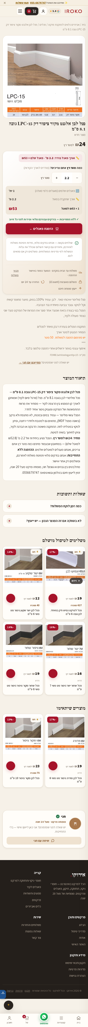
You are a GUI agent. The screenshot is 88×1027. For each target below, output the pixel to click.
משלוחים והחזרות (31, 925)
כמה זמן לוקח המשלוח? (44, 506)
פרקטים (36, 900)
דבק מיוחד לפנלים (48, 326)
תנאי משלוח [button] (22, 2)
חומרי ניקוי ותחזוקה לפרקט (26, 880)
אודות (82, 938)
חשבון (9, 1022)
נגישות (10, 990)
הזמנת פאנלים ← (41, 228)
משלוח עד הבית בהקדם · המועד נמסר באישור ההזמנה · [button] (44, 273)
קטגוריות (61, 1022)
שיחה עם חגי (41, 841)
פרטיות (19, 990)
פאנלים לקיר (34, 887)
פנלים (43, 24)
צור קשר (36, 938)
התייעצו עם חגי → (30, 362)
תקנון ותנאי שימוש (75, 963)
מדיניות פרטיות (77, 969)
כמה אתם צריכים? (53, 168)
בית (83, 24)
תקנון (27, 990)
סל (25, 1019)
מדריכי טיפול (78, 931)
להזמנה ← (52, 598)
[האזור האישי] (43, 11)
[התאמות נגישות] (3, 994)
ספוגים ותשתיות (32, 893)
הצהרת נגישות (77, 976)
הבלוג (82, 925)
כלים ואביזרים (33, 906)
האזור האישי (78, 944)
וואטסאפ (44, 1023)
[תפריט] (20, 11)
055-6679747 (38, 2)
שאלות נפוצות (33, 931)
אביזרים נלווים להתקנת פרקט (63, 24)
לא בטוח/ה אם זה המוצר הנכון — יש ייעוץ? (44, 521)
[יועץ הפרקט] (8, 1005)
